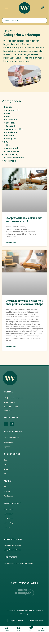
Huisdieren (11, 132)
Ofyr (8, 145)
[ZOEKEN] (44, 20)
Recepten (11, 138)
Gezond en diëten (15, 129)
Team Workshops (15, 157)
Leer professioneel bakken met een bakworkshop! (24, 219)
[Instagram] (12, 424)
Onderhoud (12, 148)
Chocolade (11, 119)
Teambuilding (11, 154)
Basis (9, 113)
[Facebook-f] (6, 424)
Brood (9, 116)
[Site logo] (24, 7)
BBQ (6, 141)
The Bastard (12, 151)
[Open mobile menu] (6, 8)
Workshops (10, 160)
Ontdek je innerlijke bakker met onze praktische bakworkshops (24, 302)
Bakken (8, 107)
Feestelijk (10, 126)
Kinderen (10, 135)
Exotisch (10, 122)
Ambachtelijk (13, 110)
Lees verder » (11, 242)
